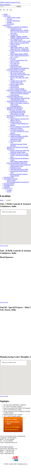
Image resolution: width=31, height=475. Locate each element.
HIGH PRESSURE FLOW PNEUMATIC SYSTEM (17, 113)
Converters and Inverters (19, 131)
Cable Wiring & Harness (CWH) (19, 169)
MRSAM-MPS (14, 85)
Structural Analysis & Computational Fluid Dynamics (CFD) (20, 165)
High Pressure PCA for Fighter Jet (19, 68)
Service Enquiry (11, 180)
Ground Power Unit (19, 31)
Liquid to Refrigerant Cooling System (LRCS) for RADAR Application (20, 92)
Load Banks (19, 47)
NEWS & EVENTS (9, 183)
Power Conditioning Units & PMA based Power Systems (19, 127)
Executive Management (13, 20)
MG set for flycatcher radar (20, 73)
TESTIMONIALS (8, 185)
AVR (18, 144)
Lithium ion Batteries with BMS (19, 137)
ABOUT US (7, 16)
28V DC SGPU (15, 62)
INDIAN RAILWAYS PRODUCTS (17, 101)
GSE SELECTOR (8, 177)
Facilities (9, 22)
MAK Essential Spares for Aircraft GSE (18, 182)
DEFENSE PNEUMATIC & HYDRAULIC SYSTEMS (15, 108)
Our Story (9, 19)
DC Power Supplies (15, 141)
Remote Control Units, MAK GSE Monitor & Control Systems (19, 151)
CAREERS (6, 187)
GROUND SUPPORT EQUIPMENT (17, 27)
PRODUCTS (7, 25)
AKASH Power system (16, 71)
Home (1, 200)
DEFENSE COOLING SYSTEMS (16, 90)
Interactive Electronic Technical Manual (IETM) (18, 174)
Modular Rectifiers (15, 134)
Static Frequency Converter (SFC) (19, 43)
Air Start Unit (20, 36)
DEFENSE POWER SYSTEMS (16, 69)
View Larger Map (4, 245)
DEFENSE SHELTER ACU (15, 96)
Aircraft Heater (16, 65)
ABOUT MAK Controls (13, 17)
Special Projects (14, 87)
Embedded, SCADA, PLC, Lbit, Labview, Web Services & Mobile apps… (19, 155)
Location (9, 190)
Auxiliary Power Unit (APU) (18, 81)
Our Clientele (10, 24)
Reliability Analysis (15, 168)
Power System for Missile (17, 88)
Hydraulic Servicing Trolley (17, 111)
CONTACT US (7, 188)
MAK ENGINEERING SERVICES (17, 163)
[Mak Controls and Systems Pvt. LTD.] (10, 2)
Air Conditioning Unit (20, 40)
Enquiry (9, 191)
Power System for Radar (17, 84)
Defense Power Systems (19, 77)
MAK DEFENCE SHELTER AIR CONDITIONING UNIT (19, 99)
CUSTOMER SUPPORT (10, 179)
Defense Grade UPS (19, 123)
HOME (5, 14)
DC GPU (18, 59)
